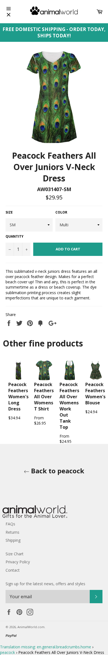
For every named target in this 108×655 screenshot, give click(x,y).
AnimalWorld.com (31, 627)
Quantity (15, 236)
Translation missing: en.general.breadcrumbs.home (45, 646)
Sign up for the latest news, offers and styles (45, 583)
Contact (13, 570)
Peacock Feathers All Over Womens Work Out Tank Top (69, 405)
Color (61, 212)
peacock (7, 652)
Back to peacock (56, 470)
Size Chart (15, 553)
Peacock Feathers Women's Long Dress (18, 396)
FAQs (10, 523)
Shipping (13, 540)
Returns (12, 532)
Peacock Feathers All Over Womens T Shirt (44, 396)
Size (9, 212)
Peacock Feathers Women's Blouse (95, 393)
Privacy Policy (18, 561)
